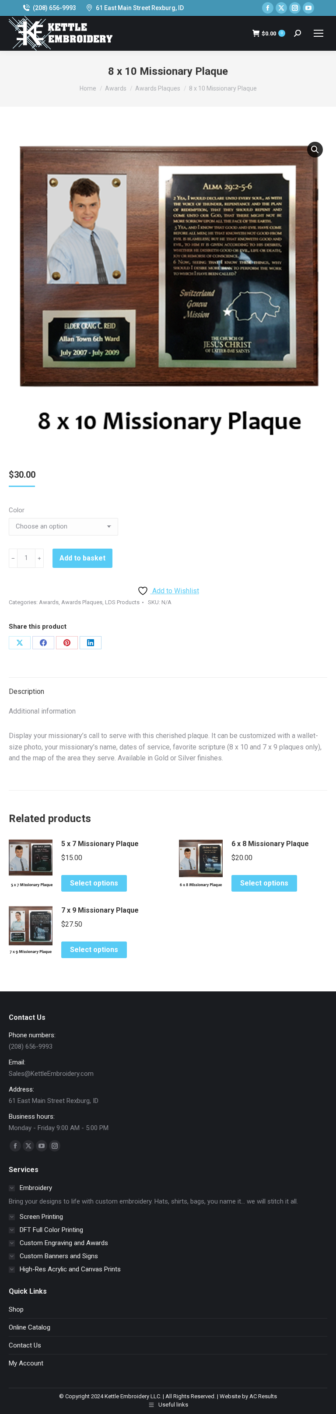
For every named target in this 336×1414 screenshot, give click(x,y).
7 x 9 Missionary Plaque (100, 910)
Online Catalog (29, 1327)
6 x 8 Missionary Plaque (270, 844)
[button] (315, 150)
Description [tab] (26, 691)
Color (16, 510)
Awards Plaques (81, 602)
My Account (26, 1363)
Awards (49, 602)
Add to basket (82, 558)
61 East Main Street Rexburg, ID (140, 7)
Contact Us (25, 1345)
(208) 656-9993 (54, 7)
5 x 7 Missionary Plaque (100, 844)
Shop (16, 1309)
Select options (94, 883)
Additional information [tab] (42, 711)
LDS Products (122, 602)
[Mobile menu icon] (318, 33)
